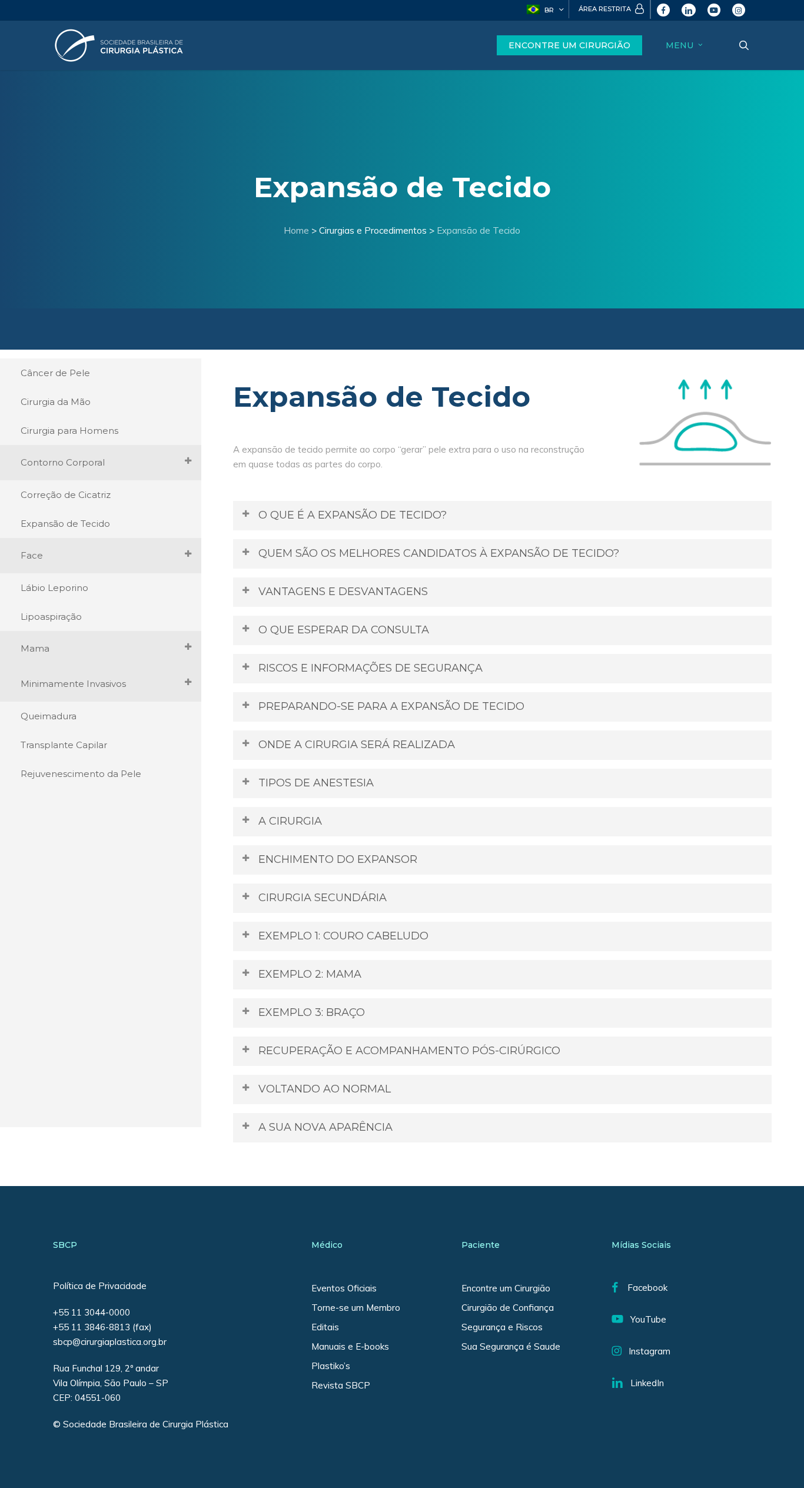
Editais (325, 1327)
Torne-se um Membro (355, 1307)
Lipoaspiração (51, 616)
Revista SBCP (340, 1385)
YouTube (644, 1319)
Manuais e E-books (350, 1346)
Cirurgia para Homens (69, 430)
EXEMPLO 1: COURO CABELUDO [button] (343, 935)
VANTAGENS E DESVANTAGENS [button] (343, 591)
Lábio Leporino (54, 587)
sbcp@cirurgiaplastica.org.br (111, 1341)
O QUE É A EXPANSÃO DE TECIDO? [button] (352, 515)
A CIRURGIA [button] (290, 821)
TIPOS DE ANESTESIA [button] (316, 782)
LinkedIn (643, 1383)
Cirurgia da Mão (56, 401)
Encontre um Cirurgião (505, 1288)
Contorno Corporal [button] (63, 462)
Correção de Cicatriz (66, 494)
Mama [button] (35, 648)
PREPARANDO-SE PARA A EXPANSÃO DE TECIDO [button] (391, 706)
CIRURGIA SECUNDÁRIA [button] (322, 897)
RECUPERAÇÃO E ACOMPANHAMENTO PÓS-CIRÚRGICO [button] (409, 1050)
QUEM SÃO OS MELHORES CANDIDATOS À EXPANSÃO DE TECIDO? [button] (438, 553)
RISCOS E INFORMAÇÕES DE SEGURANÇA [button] (370, 668)
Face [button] (32, 555)
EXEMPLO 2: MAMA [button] (309, 974)
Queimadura (49, 716)
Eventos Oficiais (344, 1288)
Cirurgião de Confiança (507, 1307)
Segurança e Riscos (502, 1327)
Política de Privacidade (100, 1285)
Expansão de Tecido (478, 230)
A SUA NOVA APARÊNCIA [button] (325, 1127)
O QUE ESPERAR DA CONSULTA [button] (343, 629)
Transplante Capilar (64, 744)
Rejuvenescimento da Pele (81, 773)
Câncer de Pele (55, 372)
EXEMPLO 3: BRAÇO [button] (311, 1012)
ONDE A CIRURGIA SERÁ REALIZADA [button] (356, 744)
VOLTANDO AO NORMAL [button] (324, 1088)
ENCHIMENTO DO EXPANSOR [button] (337, 859)
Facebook (642, 1287)
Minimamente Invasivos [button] (73, 683)
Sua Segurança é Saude (510, 1346)
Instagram (646, 1351)
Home (296, 230)
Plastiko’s (330, 1365)
